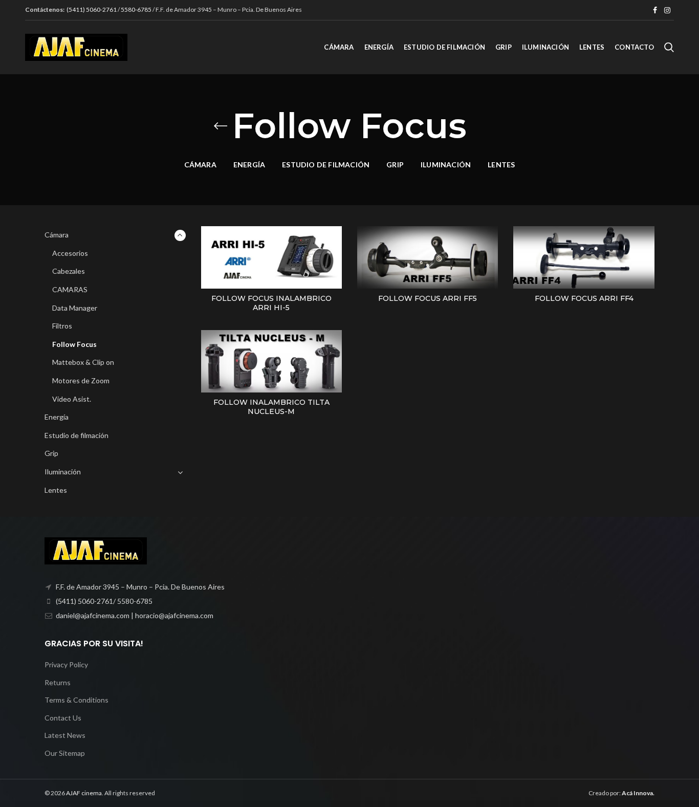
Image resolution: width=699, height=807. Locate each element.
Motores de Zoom (81, 380)
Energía (57, 416)
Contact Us (63, 717)
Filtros (62, 325)
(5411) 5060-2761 (92, 9)
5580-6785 (136, 9)
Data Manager (74, 307)
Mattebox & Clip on (83, 362)
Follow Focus (74, 344)
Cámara (57, 234)
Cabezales (68, 271)
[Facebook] (655, 10)
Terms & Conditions (76, 699)
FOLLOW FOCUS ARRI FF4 (584, 298)
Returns (58, 682)
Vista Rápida (334, 242)
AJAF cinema (84, 793)
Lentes (56, 490)
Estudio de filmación (76, 435)
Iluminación (63, 471)
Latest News (65, 735)
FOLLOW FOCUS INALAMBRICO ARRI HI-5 (271, 303)
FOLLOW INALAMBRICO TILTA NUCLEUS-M (271, 407)
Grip (51, 453)
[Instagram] (667, 10)
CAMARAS (70, 289)
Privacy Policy (66, 664)
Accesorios (70, 253)
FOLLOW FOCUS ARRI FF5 (427, 298)
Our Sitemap (65, 753)
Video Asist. (71, 399)
